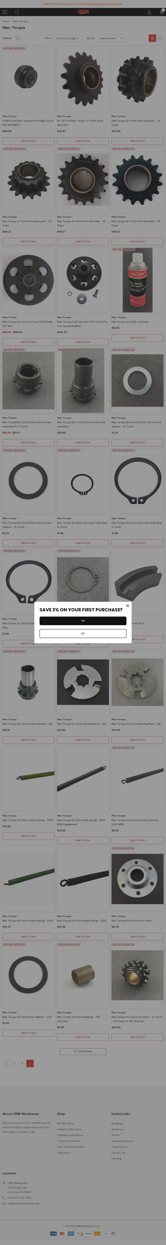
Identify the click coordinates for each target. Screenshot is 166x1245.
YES (83, 620)
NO (83, 633)
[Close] (128, 606)
